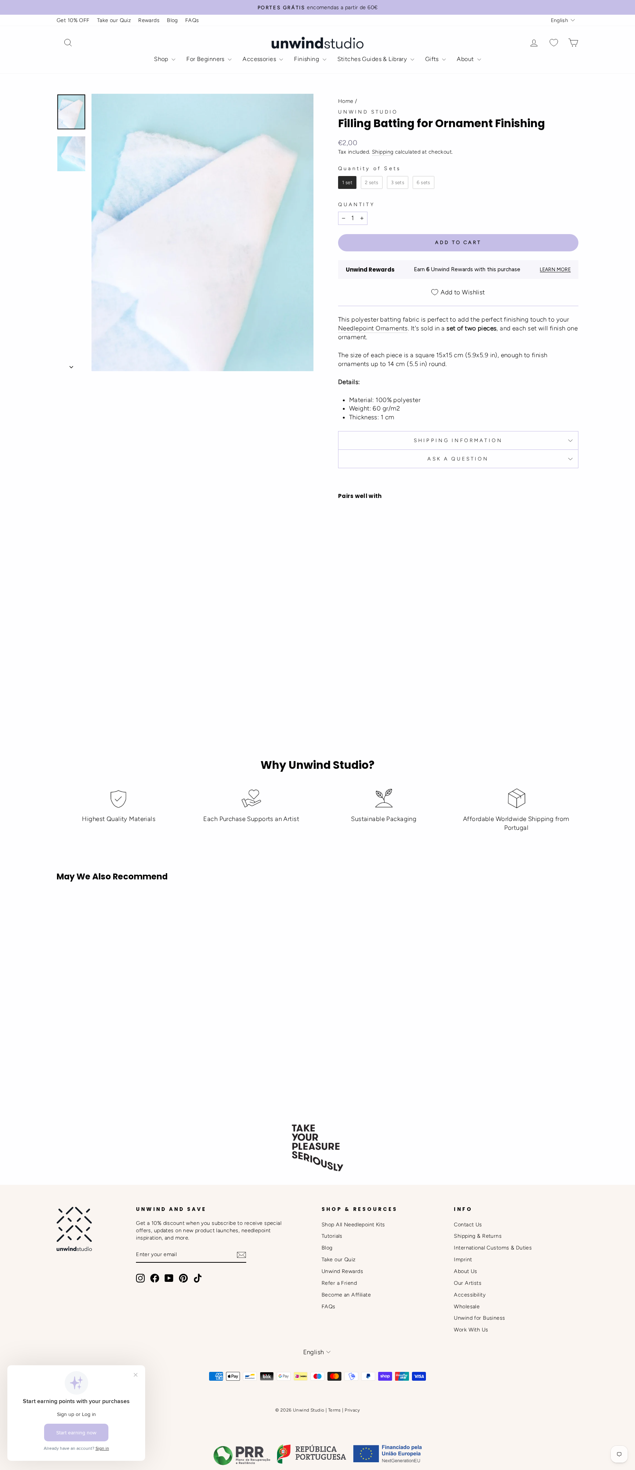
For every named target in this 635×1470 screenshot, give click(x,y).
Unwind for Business (479, 1318)
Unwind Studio (368, 112)
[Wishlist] (553, 43)
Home (346, 101)
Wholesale (467, 1306)
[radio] (347, 182)
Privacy (352, 1410)
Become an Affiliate (346, 1294)
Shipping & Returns (478, 1236)
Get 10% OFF (73, 20)
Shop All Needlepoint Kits (353, 1224)
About (466, 58)
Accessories (260, 58)
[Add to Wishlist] (347, 612)
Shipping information (458, 440)
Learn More (555, 269)
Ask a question (458, 459)
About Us (465, 1271)
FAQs (192, 20)
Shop (162, 58)
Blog (172, 20)
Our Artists (467, 1283)
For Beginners (206, 58)
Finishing (307, 58)
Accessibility (469, 1294)
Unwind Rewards (342, 1271)
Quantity (356, 204)
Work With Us (471, 1329)
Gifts (433, 58)
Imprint (463, 1259)
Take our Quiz (114, 20)
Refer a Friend (339, 1283)
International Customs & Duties (493, 1247)
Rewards (148, 20)
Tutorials (332, 1236)
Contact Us (468, 1224)
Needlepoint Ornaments (373, 328)
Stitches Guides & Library (373, 58)
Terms (334, 1410)
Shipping (382, 151)
